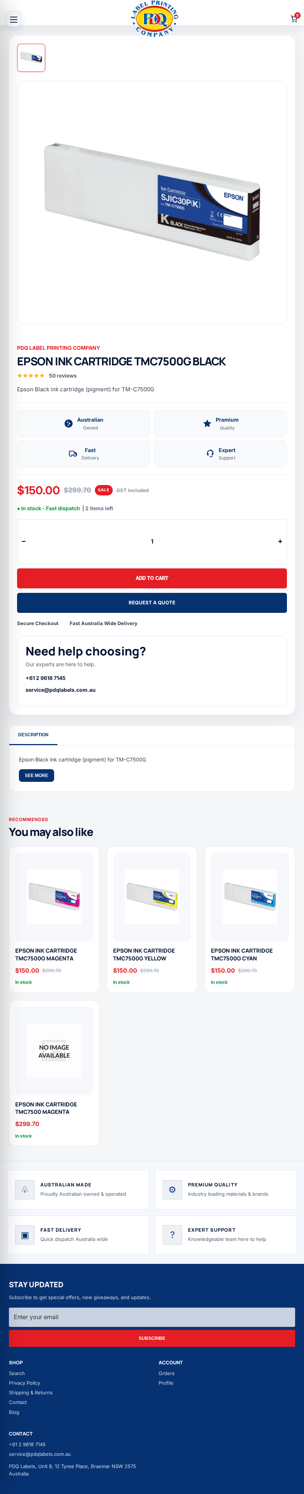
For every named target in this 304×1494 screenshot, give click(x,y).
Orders (167, 1373)
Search (17, 1373)
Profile (166, 1383)
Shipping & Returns (31, 1392)
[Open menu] (14, 19)
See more (36, 775)
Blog (14, 1412)
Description (33, 734)
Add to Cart (152, 578)
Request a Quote (152, 602)
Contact (18, 1402)
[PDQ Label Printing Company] (154, 18)
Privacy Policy (24, 1383)
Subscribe (152, 1338)
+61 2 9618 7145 (46, 678)
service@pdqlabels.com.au (61, 690)
